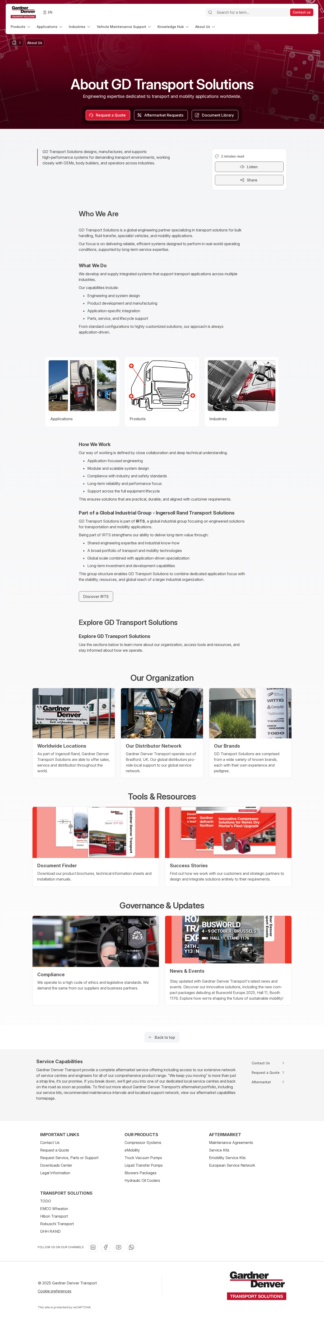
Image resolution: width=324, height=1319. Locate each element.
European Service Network (232, 1165)
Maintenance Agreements (231, 1142)
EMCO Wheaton (54, 1208)
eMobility (132, 1150)
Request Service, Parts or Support (69, 1157)
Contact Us (50, 1142)
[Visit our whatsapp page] (131, 1247)
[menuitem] (21, 26)
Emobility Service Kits (227, 1157)
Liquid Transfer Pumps (144, 1165)
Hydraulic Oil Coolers (142, 1180)
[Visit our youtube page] (118, 1247)
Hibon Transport (54, 1216)
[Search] (210, 12)
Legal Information (55, 1172)
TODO (45, 1201)
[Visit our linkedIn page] (92, 1247)
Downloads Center (56, 1165)
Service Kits (219, 1150)
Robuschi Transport (57, 1223)
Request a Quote (54, 1150)
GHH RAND (50, 1231)
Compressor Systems (143, 1142)
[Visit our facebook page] (105, 1247)
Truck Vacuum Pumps (143, 1157)
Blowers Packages (141, 1172)
